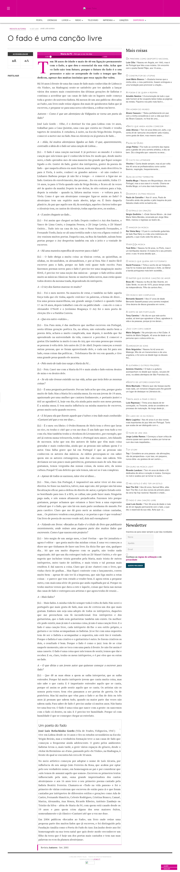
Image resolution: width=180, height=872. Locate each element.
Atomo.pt (97, 859)
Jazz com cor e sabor (138, 328)
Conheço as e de (144, 558)
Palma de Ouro (134, 142)
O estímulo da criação (138, 210)
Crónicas (52, 20)
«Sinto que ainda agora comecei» (144, 126)
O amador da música (137, 227)
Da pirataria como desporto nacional (147, 58)
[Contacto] (151, 8)
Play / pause (40, 55)
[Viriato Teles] (90, 8)
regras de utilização (147, 556)
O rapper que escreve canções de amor (148, 278)
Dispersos (139, 20)
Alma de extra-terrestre (140, 176)
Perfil (39, 20)
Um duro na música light (139, 466)
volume (112, 55)
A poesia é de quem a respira (141, 92)
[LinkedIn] (146, 8)
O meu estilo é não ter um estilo (144, 483)
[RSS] (157, 8)
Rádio (78, 20)
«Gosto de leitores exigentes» (143, 382)
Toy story (131, 449)
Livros (65, 20)
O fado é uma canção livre (141, 500)
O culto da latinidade (138, 159)
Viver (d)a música (135, 244)
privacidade (131, 559)
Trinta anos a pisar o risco (141, 399)
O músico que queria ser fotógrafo (146, 261)
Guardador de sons (137, 345)
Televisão (93, 20)
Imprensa (108, 20)
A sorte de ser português (140, 311)
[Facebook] (141, 8)
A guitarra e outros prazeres (142, 365)
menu (118, 55)
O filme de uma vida (136, 432)
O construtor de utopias (140, 75)
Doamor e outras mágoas (140, 193)
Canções (123, 20)
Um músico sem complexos (140, 294)
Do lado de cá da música (140, 415)
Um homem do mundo (137, 109)
